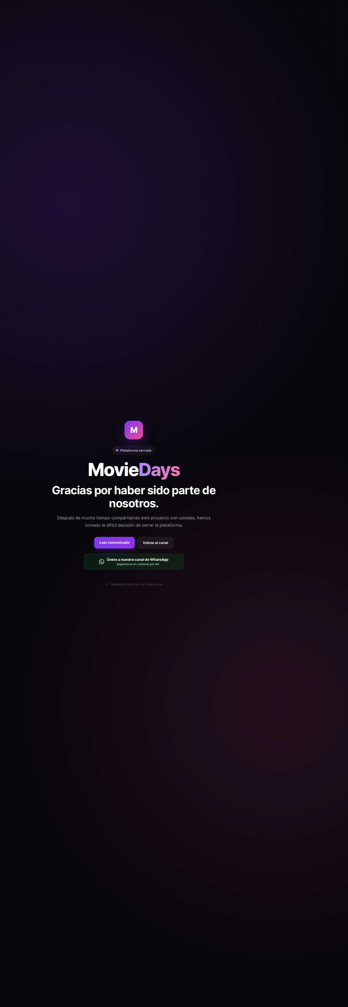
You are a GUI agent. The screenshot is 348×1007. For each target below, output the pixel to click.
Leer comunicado (114, 542)
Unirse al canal (155, 542)
